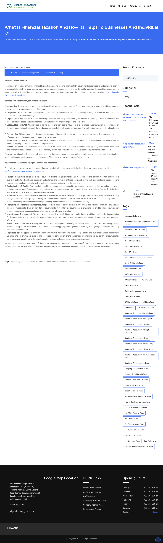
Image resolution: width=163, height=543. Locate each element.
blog (61, 73)
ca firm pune (147, 280)
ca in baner (129, 308)
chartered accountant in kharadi (137, 324)
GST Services (89, 496)
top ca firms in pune (133, 435)
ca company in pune (133, 269)
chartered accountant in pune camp (139, 344)
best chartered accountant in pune (138, 258)
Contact (147, 6)
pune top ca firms (132, 419)
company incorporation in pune (137, 369)
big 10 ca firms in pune (134, 263)
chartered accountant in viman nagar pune (140, 356)
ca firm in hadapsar (133, 274)
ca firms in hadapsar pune (135, 291)
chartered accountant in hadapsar (138, 319)
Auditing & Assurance (92, 492)
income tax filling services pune (137, 402)
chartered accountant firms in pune (139, 313)
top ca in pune (150, 441)
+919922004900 (12, 504)
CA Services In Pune (146, 308)
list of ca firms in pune (134, 413)
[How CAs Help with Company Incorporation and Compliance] (135, 145)
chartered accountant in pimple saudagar (137, 331)
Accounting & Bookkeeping (94, 500)
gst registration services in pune (138, 396)
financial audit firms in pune (136, 374)
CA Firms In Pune (43, 261)
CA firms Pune (148, 302)
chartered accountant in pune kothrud (140, 349)
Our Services (135, 6)
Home (112, 6)
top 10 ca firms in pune (134, 430)
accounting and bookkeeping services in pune (140, 222)
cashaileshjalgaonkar (30, 73)
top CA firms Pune (132, 441)
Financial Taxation (59, 261)
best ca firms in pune (133, 246)
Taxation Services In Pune (79, 261)
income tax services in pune (136, 408)
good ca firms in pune (134, 391)
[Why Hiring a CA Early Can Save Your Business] (137, 169)
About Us (122, 6)
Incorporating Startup (92, 509)
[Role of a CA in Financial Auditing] (128, 194)
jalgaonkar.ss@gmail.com (12, 511)
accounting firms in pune (135, 230)
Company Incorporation (93, 505)
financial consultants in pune (136, 380)
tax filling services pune (134, 424)
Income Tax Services (92, 488)
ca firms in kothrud (132, 296)
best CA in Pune (131, 252)
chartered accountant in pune (136, 338)
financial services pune (134, 385)
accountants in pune (133, 216)
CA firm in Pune (131, 280)
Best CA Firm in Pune (133, 241)
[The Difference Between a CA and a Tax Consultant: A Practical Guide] (136, 117)
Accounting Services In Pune (23, 261)
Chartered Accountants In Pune (137, 363)
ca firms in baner (132, 285)
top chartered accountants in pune (139, 446)
